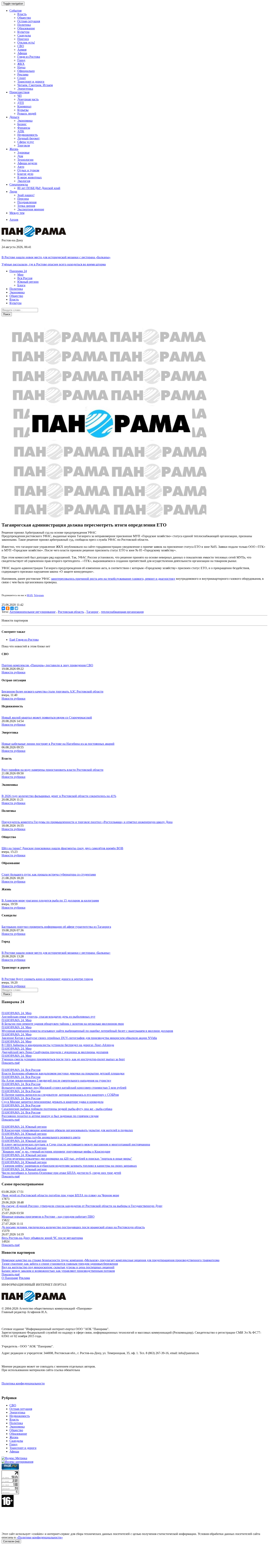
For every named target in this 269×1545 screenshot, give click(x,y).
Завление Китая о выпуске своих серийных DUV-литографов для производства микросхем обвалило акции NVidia (79, 1038)
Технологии (25, 159)
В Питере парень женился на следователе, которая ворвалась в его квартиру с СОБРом (60, 1094)
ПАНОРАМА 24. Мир (17, 1013)
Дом (20, 156)
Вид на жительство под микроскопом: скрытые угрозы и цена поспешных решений (58, 1267)
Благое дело (25, 174)
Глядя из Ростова (28, 56)
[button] (18, 271)
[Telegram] (16, 608)
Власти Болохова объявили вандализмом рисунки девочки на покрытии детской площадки (63, 1073)
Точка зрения (26, 205)
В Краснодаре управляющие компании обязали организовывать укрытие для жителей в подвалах (67, 1130)
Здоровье (23, 152)
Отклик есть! (26, 42)
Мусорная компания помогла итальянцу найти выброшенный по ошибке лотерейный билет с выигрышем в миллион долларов (87, 1030)
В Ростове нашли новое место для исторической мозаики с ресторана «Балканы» (56, 257)
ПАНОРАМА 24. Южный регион (24, 1126)
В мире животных (29, 177)
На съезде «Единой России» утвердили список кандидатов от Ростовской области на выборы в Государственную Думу (82, 1206)
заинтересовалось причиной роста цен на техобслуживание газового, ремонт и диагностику (113, 578)
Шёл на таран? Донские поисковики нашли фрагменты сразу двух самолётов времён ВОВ (62, 848)
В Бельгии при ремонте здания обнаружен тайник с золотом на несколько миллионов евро (63, 1023)
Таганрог (92, 611)
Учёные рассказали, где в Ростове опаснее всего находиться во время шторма (54, 264)
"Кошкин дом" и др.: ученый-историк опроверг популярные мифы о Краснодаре (56, 1151)
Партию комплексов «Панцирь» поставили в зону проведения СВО (47, 665)
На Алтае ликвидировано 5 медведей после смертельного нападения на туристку (56, 1080)
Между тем (16, 213)
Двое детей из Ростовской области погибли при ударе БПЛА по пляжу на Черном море (60, 1195)
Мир (20, 274)
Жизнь (13, 1437)
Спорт (21, 78)
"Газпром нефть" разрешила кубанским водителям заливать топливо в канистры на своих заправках (69, 1165)
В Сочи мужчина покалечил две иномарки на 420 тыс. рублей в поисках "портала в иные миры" (67, 1158)
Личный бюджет (28, 138)
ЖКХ (21, 63)
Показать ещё (11, 1062)
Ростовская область (71, 611)
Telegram (39, 595)
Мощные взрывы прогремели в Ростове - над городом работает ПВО (48, 1216)
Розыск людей (26, 113)
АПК (20, 131)
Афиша (22, 53)
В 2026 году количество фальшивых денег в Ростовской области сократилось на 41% (59, 796)
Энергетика (25, 88)
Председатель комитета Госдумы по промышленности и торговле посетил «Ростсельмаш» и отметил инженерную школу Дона (87, 822)
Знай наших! (25, 195)
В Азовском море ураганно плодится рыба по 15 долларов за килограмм (50, 900)
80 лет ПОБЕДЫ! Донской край (38, 188)
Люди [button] (13, 191)
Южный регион (28, 281)
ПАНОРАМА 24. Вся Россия (21, 1070)
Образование (26, 28)
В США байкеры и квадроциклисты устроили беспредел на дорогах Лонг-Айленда (58, 1045)
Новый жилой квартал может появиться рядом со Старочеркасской (47, 717)
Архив (13, 219)
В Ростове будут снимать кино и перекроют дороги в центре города (47, 979)
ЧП (19, 95)
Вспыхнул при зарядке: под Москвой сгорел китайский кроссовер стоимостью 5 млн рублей (64, 1087)
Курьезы (23, 110)
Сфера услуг (25, 142)
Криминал (24, 106)
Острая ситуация (28, 21)
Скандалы (24, 35)
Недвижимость (27, 134)
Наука (21, 67)
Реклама (22, 74)
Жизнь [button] (13, 149)
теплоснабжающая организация (122, 611)
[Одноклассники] (7, 608)
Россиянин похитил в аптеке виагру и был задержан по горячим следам (50, 1116)
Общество (24, 17)
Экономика (24, 120)
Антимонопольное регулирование (32, 611)
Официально (26, 71)
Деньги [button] (14, 117)
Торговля (23, 145)
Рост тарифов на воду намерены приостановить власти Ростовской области (52, 769)
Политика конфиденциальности (23, 1383)
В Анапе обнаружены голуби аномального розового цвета (41, 1137)
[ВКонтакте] (3, 608)
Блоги (21, 285)
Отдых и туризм (28, 170)
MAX (30, 595)
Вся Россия (24, 278)
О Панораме (10, 1278)
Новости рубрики (13, 672)
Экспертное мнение (30, 209)
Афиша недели (27, 163)
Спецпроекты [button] (18, 184)
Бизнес (22, 124)
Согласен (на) (11, 1541)
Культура (23, 32)
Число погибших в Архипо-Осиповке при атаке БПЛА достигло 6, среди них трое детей (61, 1172)
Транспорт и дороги (30, 81)
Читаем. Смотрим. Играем (35, 85)
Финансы (23, 127)
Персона (23, 198)
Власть (22, 14)
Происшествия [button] (19, 92)
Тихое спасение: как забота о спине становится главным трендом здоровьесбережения (60, 1263)
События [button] (15, 10)
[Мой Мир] (12, 608)
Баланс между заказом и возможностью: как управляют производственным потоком (58, 1270)
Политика (24, 24)
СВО (20, 46)
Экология (23, 181)
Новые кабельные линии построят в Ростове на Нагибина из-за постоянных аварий (58, 743)
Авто (20, 166)
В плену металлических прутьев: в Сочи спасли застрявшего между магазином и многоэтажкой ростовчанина (76, 1144)
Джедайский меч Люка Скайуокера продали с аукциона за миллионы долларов (55, 1052)
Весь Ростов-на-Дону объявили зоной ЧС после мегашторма (42, 1238)
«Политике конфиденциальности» (40, 1537)
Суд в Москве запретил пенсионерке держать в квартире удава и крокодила (52, 1101)
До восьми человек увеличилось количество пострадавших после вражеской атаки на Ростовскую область (73, 1227)
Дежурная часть (28, 99)
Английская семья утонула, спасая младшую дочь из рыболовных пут (48, 1016)
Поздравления (26, 202)
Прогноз (23, 39)
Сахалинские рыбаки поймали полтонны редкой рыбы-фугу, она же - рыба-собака (57, 1109)
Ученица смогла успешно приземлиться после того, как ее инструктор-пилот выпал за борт (63, 1059)
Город (21, 60)
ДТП (20, 103)
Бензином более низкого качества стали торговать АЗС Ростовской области (52, 691)
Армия (21, 49)
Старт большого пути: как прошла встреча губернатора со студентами (49, 874)
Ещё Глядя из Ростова (24, 639)
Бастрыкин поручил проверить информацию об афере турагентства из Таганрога (56, 926)
